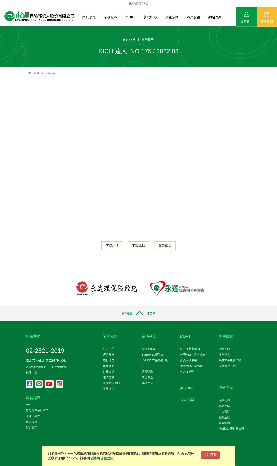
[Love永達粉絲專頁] (30, 384)
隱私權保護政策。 (104, 458)
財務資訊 (108, 371)
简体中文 (31, 372)
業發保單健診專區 (37, 410)
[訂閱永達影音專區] (50, 384)
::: (1, 28)
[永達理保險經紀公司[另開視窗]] (106, 288)
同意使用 (210, 455)
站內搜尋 (61, 367)
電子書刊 (33, 73)
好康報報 (224, 423)
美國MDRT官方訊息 (192, 354)
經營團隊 (108, 354)
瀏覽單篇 (164, 245)
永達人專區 (33, 416)
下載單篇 (138, 245)
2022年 (50, 73)
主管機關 (224, 411)
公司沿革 (108, 349)
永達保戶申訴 (227, 366)
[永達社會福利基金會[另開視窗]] (177, 288)
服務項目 (224, 354)
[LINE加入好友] (40, 384)
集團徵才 (108, 388)
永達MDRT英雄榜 (191, 366)
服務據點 (108, 366)
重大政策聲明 (111, 383)
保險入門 (224, 349)
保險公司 (224, 400)
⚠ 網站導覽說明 (36, 367)
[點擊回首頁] (37, 16)
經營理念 (108, 360)
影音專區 (31, 427)
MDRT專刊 (187, 371)
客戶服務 (193, 17)
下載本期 (112, 245)
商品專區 (224, 406)
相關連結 (224, 417)
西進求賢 (31, 422)
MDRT (130, 17)
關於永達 (89, 17)
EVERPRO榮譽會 (153, 354)
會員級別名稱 (188, 360)
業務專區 (246, 21)
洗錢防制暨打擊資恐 (231, 428)
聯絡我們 (267, 21)
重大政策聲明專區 (138, 3)
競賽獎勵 (147, 371)
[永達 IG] (59, 384)
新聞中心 (150, 17)
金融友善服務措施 (230, 360)
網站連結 (215, 17)
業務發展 (110, 17)
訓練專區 (147, 383)
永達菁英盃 (149, 349)
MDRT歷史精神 (190, 349)
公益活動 (172, 17)
